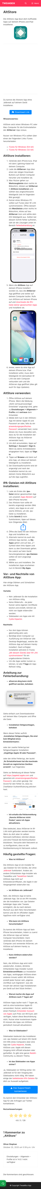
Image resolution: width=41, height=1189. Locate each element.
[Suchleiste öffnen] (25, 3)
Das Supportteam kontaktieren (22, 1090)
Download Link (22, 112)
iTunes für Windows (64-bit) (21, 147)
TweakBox (8, 3)
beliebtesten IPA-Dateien (24, 1078)
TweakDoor (22, 876)
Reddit (33, 1053)
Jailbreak (7, 870)
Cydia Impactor (15, 619)
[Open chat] (3, 1183)
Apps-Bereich (27, 497)
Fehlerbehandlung (24, 225)
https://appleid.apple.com (18, 775)
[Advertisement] (20, 69)
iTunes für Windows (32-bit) (21, 150)
